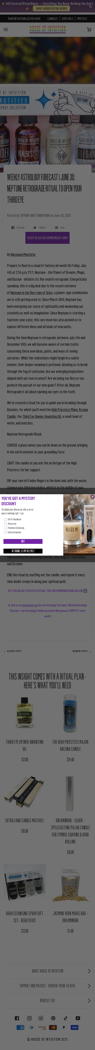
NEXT (23, 541)
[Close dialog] (92, 496)
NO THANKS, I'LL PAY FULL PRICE (23, 551)
